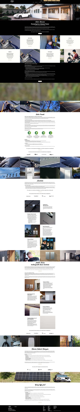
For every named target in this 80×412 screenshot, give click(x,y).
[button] (59, 2)
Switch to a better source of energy (40, 25)
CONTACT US (14, 410)
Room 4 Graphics (59, 410)
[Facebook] (14, 406)
